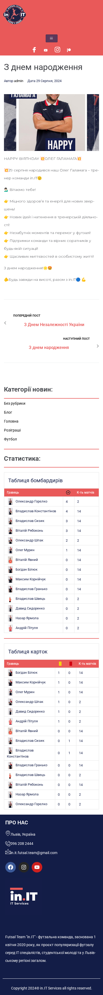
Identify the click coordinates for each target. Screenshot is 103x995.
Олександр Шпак (29, 540)
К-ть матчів (85, 492)
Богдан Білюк (27, 569)
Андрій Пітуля (27, 628)
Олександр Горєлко (31, 501)
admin (18, 81)
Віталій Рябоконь (29, 530)
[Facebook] (34, 50)
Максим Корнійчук (31, 579)
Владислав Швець (30, 599)
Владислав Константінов (36, 511)
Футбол (10, 439)
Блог (8, 412)
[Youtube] (46, 50)
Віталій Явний (27, 560)
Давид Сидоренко (30, 608)
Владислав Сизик (30, 521)
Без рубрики (14, 403)
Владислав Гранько (31, 589)
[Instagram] (57, 50)
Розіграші (12, 430)
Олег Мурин (25, 550)
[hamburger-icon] (52, 38)
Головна (11, 421)
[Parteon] (69, 50)
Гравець (13, 492)
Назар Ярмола (27, 618)
